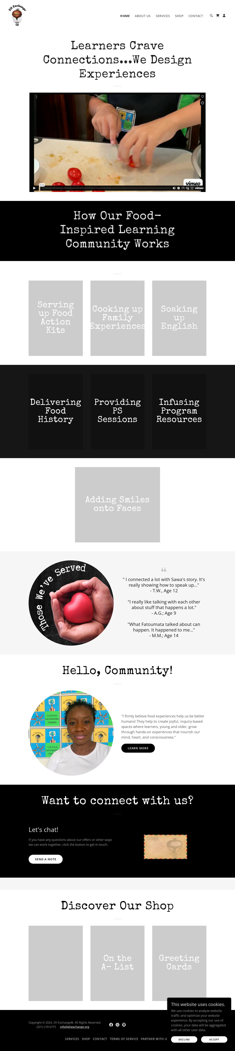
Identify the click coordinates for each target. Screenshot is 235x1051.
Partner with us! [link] (155, 1039)
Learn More (138, 748)
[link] (18, 15)
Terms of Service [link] (124, 1039)
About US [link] (143, 16)
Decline (184, 1039)
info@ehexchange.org (74, 1027)
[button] (218, 15)
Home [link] (125, 16)
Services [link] (163, 16)
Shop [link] (179, 16)
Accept (214, 1039)
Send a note (45, 859)
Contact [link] (196, 16)
